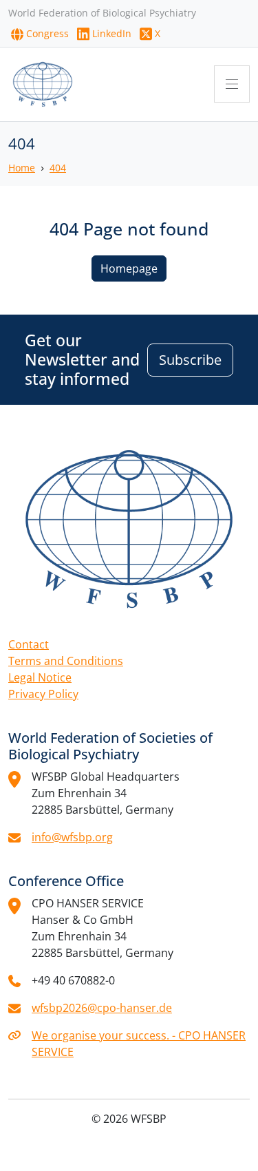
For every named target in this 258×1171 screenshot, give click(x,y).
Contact (28, 644)
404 (58, 167)
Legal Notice (40, 677)
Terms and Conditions (65, 660)
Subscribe (190, 359)
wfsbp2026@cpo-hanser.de (102, 1007)
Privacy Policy (43, 693)
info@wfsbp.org (72, 837)
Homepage (129, 268)
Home (21, 167)
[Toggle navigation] (232, 84)
